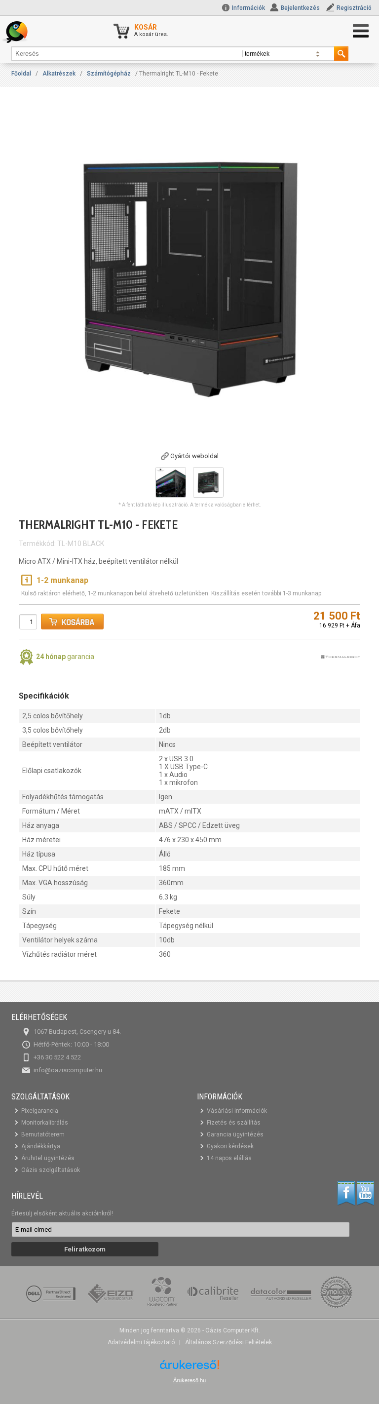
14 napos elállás (229, 1158)
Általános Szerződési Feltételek (228, 1342)
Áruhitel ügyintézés (48, 1158)
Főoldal (21, 73)
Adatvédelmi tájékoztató (141, 1342)
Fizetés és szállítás (234, 1122)
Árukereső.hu (189, 1380)
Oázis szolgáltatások (50, 1170)
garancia (65, 657)
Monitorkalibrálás (44, 1122)
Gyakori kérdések (230, 1146)
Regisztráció (354, 7)
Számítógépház (109, 73)
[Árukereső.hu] (189, 1368)
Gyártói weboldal (194, 456)
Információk (247, 7)
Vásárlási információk (237, 1110)
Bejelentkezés (300, 7)
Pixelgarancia (39, 1110)
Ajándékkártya (40, 1146)
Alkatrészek (59, 73)
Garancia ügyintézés (235, 1134)
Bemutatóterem (43, 1134)
